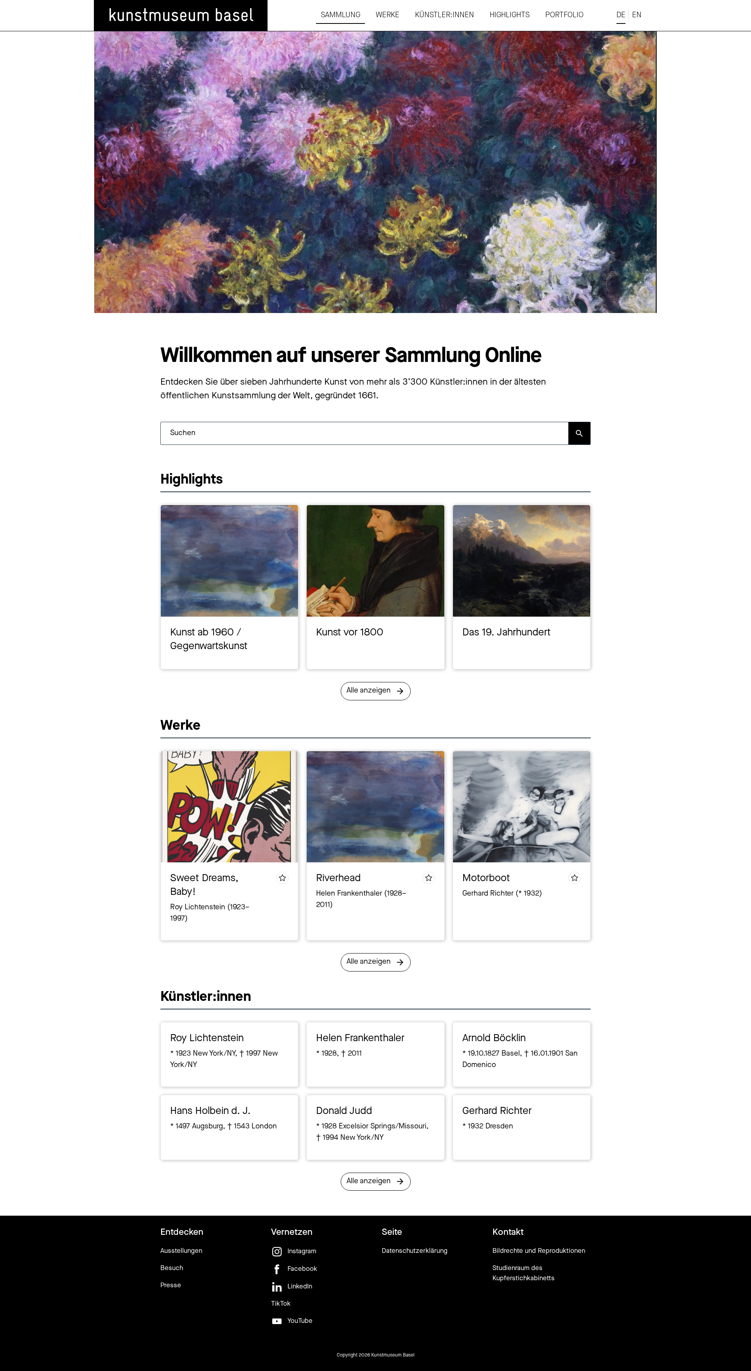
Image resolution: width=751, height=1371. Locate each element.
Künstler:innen (444, 15)
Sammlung (340, 15)
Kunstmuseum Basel (393, 1355)
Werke (387, 15)
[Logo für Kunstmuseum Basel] (181, 15)
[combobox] (364, 433)
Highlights (510, 15)
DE (620, 15)
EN (636, 15)
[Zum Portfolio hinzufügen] (282, 878)
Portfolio (564, 15)
